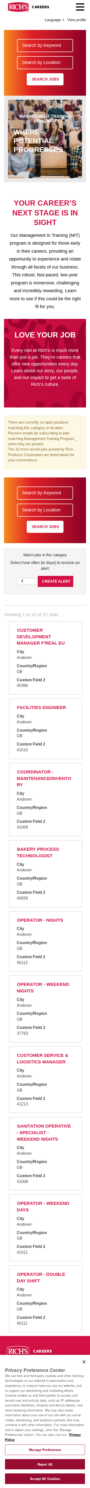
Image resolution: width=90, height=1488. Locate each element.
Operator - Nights (40, 920)
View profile (76, 20)
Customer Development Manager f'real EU (41, 637)
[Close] (84, 1361)
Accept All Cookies (45, 1478)
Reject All (45, 1464)
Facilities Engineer (41, 707)
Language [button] (53, 20)
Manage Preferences (45, 1449)
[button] (80, 7)
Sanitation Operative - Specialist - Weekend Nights (44, 1132)
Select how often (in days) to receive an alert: (45, 566)
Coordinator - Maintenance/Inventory (44, 778)
